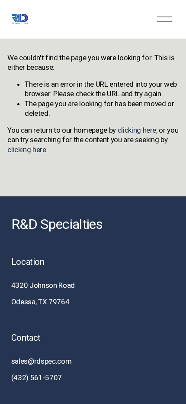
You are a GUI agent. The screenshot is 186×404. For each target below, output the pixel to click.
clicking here (137, 130)
